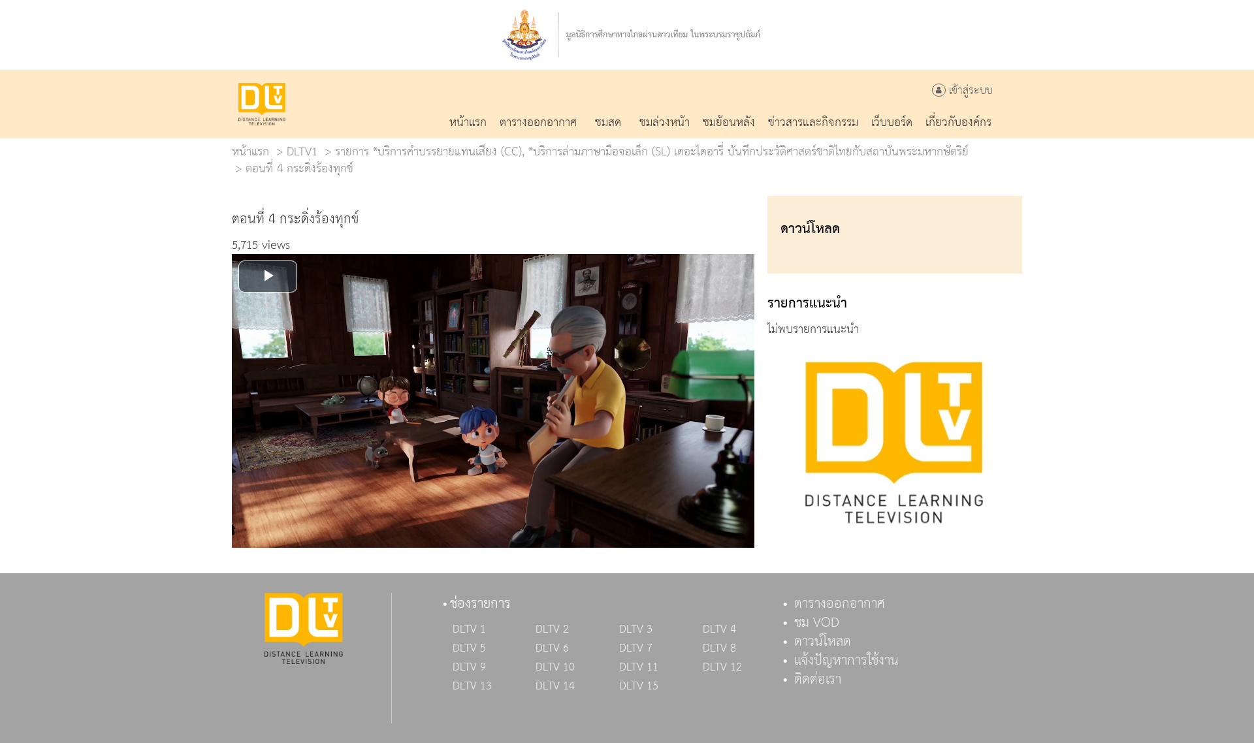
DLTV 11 (638, 667)
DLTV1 (302, 151)
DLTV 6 (552, 648)
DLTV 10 (555, 667)
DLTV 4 (719, 629)
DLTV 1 (469, 629)
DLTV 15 (638, 686)
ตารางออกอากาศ (839, 604)
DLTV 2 (552, 629)
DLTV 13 (472, 686)
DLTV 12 (722, 667)
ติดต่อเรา (817, 680)
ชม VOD (816, 623)
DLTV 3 (635, 629)
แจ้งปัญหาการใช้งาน (846, 661)
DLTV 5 (469, 648)
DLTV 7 (635, 648)
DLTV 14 (555, 686)
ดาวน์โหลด (822, 642)
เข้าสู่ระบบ (969, 91)
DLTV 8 (719, 648)
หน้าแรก (250, 151)
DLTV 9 (469, 667)
